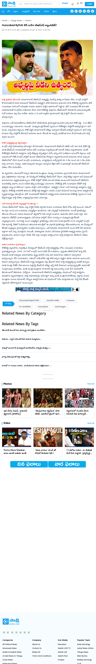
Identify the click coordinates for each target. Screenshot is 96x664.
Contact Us (37, 648)
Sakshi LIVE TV (64, 648)
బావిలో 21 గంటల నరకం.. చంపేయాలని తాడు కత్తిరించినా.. (46, 366)
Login (89, 4)
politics (28, 21)
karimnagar (60, 307)
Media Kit (36, 652)
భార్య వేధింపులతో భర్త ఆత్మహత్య (44, 357)
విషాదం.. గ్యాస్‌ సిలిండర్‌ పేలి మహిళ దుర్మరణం (46, 339)
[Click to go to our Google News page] (92, 11)
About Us (36, 644)
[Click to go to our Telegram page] (24, 632)
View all (90, 384)
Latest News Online (85, 648)
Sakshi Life (62, 652)
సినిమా (46, 11)
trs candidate (25, 307)
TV (81, 3)
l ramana (70, 301)
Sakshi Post (63, 656)
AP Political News (9, 644)
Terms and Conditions (41, 656)
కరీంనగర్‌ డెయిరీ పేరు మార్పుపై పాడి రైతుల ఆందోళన (47, 330)
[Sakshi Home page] (9, 4)
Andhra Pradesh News (12, 652)
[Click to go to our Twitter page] (80, 11)
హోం (8, 11)
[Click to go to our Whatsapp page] (76, 11)
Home (4, 21)
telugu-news (16, 21)
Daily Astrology (83, 644)
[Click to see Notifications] (72, 4)
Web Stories (82, 656)
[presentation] (6, 398)
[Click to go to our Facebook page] (72, 11)
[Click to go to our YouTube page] (88, 11)
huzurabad (43, 307)
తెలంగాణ (36, 11)
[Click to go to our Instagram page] (84, 11)
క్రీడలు (55, 11)
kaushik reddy (53, 301)
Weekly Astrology (84, 660)
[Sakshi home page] (10, 621)
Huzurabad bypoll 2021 (29, 301)
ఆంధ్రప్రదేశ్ (25, 11)
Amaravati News (9, 648)
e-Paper (61, 660)
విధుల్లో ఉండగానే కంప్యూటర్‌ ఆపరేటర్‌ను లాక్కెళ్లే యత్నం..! (46, 348)
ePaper (65, 3)
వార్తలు (15, 11)
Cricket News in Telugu (12, 656)
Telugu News (82, 652)
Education (62, 644)
